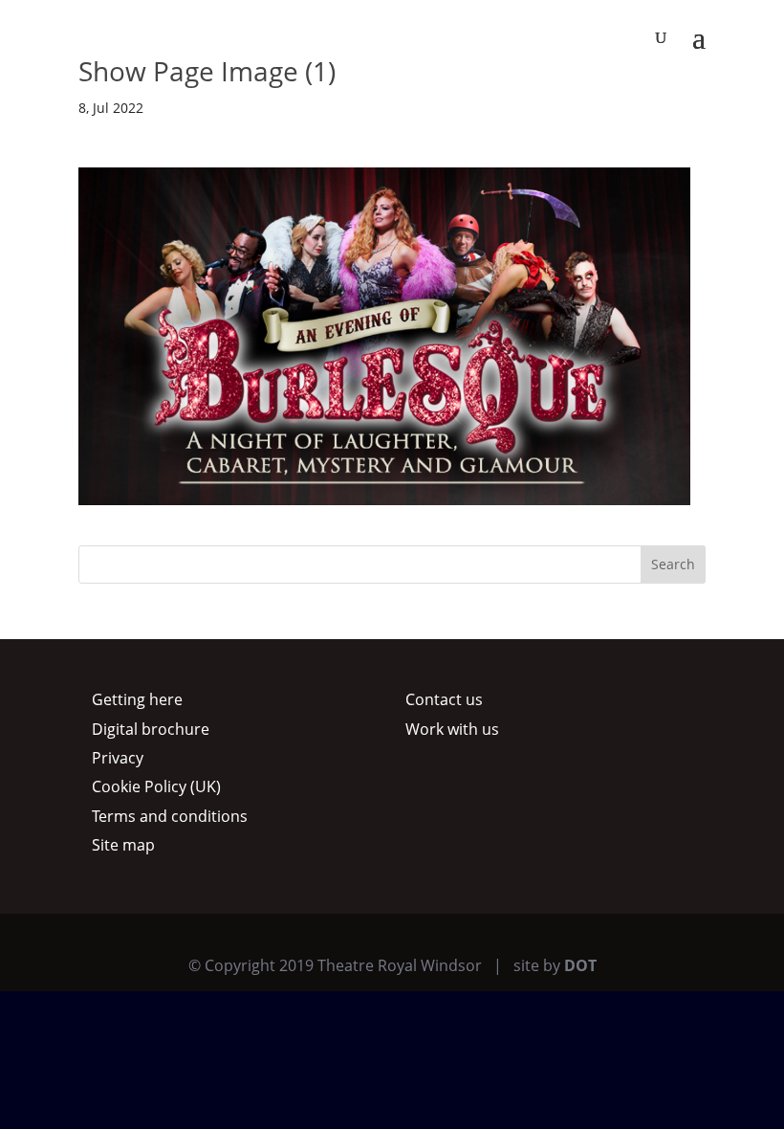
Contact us (444, 699)
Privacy (117, 757)
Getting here (137, 699)
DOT (580, 965)
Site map (123, 844)
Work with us (452, 729)
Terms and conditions (170, 816)
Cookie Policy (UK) (156, 786)
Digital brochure (150, 729)
